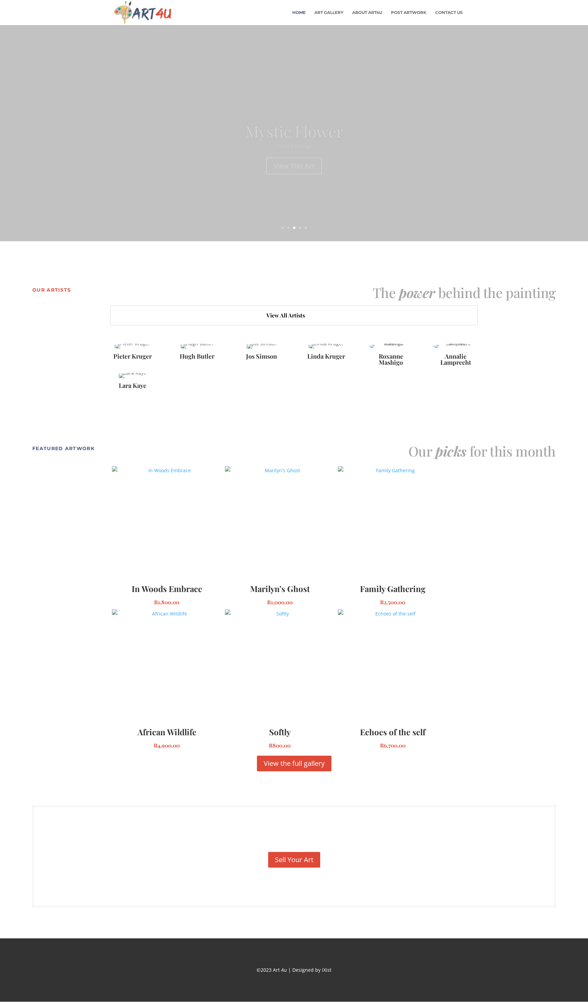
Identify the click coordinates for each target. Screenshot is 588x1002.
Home (299, 12)
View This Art (294, 149)
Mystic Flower (294, 115)
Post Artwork (408, 12)
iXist (326, 970)
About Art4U (367, 12)
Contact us (449, 12)
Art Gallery (328, 12)
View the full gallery (294, 763)
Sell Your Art (294, 859)
